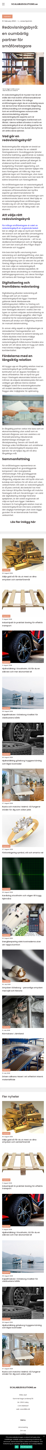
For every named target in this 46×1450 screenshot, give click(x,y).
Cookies (23, 1434)
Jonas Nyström (26, 21)
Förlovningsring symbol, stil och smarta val (22, 852)
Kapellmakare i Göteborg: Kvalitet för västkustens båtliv (20, 716)
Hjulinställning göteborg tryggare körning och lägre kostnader (22, 762)
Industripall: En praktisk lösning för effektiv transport (22, 624)
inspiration (7, 16)
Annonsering (23, 1427)
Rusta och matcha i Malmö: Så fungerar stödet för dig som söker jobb (21, 808)
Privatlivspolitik (26, 1447)
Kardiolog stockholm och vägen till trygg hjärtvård (21, 897)
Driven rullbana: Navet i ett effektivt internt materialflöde (22, 1078)
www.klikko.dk (25, 1409)
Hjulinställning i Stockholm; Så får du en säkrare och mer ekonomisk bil (21, 670)
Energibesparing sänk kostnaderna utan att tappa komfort (21, 943)
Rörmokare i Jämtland (13, 1033)
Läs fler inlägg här (23, 522)
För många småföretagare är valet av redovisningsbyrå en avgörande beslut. (20, 227)
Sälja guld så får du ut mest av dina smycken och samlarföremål (19, 578)
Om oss (23, 1430)
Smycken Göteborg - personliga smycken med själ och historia (22, 989)
